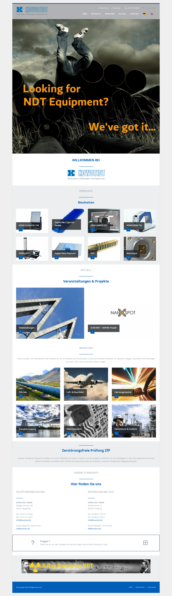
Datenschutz (140, 587)
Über (85, 14)
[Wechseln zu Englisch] (152, 13)
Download (116, 8)
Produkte (96, 14)
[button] (144, 8)
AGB (130, 587)
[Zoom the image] (86, 561)
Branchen (109, 14)
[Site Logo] (32, 11)
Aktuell (122, 14)
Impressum (152, 587)
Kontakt (134, 14)
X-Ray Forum (104, 8)
